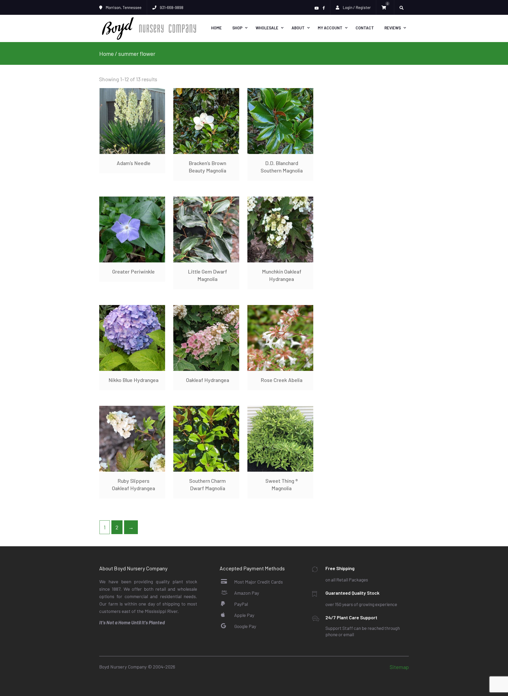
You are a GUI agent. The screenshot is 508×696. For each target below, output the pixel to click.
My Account (330, 27)
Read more (206, 121)
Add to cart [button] (132, 229)
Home (216, 27)
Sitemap (399, 667)
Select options (132, 121)
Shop (237, 27)
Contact (365, 27)
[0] (385, 8)
